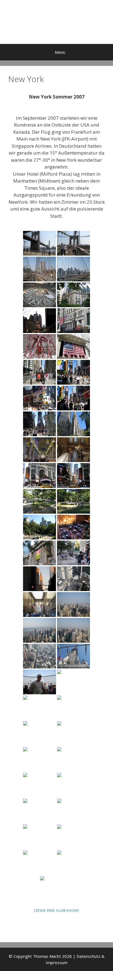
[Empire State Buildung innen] (39, 604)
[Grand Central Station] (73, 449)
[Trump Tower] (73, 527)
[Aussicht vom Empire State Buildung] (73, 578)
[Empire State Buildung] (39, 682)
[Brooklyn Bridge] (73, 243)
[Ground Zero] (73, 811)
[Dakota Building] (73, 294)
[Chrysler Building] (39, 578)
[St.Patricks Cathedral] (73, 424)
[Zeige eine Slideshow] (56, 910)
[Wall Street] (39, 862)
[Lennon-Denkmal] (39, 294)
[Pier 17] (56, 888)
